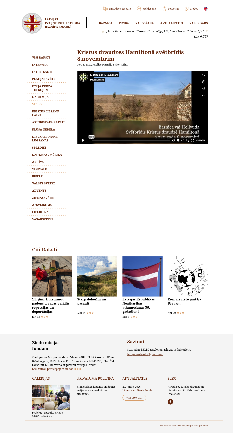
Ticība (124, 23)
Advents (39, 190)
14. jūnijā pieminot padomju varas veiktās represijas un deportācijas (50, 305)
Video (37, 104)
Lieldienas (41, 212)
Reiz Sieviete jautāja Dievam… (184, 301)
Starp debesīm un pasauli (91, 301)
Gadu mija (40, 97)
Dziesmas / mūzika (47, 155)
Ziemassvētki (43, 198)
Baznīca (105, 23)
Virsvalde (40, 169)
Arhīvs (38, 162)
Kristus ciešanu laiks (45, 113)
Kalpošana (144, 23)
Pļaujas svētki (44, 79)
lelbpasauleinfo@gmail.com (145, 354)
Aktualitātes (171, 23)
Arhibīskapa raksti (48, 122)
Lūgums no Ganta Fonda (137, 390)
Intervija (40, 65)
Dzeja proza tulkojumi (42, 88)
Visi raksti (41, 57)
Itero (205, 425)
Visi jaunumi (134, 397)
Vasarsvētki (42, 219)
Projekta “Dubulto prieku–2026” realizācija (48, 414)
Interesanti (42, 72)
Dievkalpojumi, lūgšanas (45, 138)
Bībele (37, 176)
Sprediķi (39, 147)
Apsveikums (42, 205)
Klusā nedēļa (43, 129)
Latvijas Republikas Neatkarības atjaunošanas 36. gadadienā (138, 305)
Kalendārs (198, 23)
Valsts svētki (43, 183)
